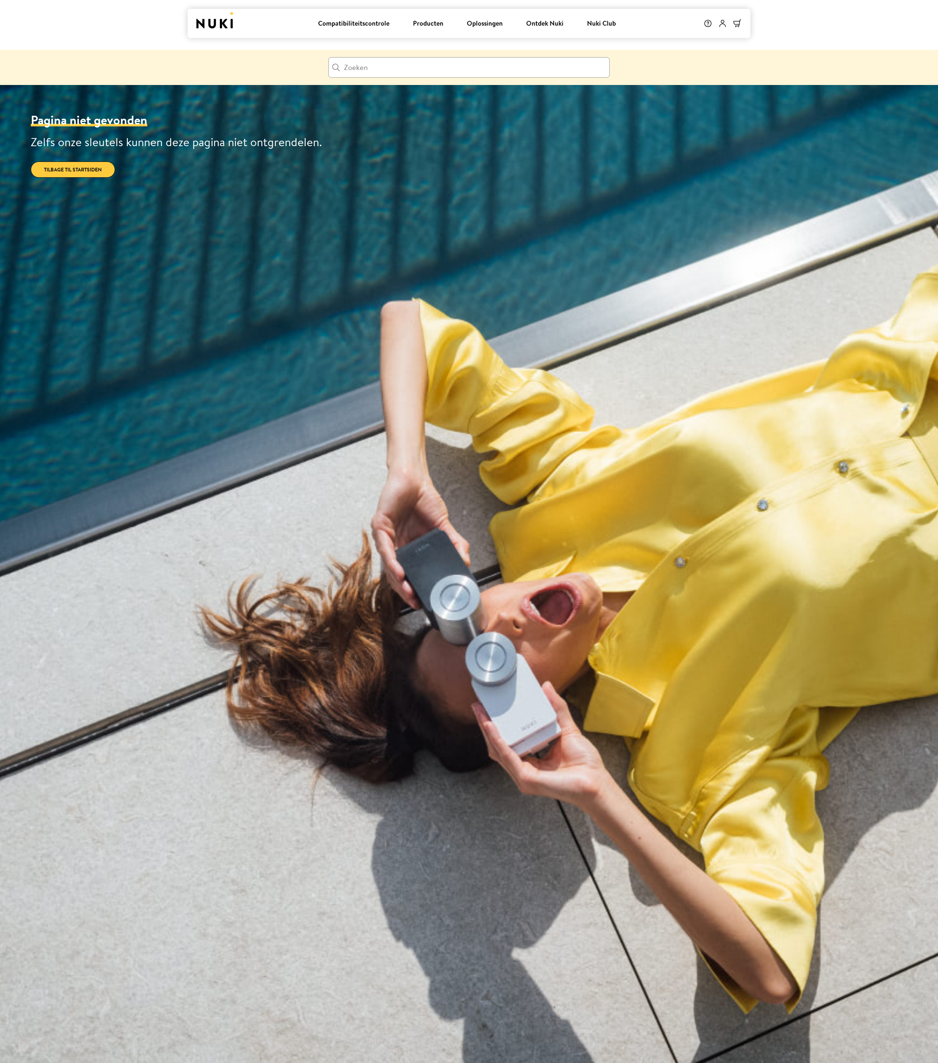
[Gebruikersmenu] (722, 23)
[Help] (708, 23)
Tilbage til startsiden (73, 169)
